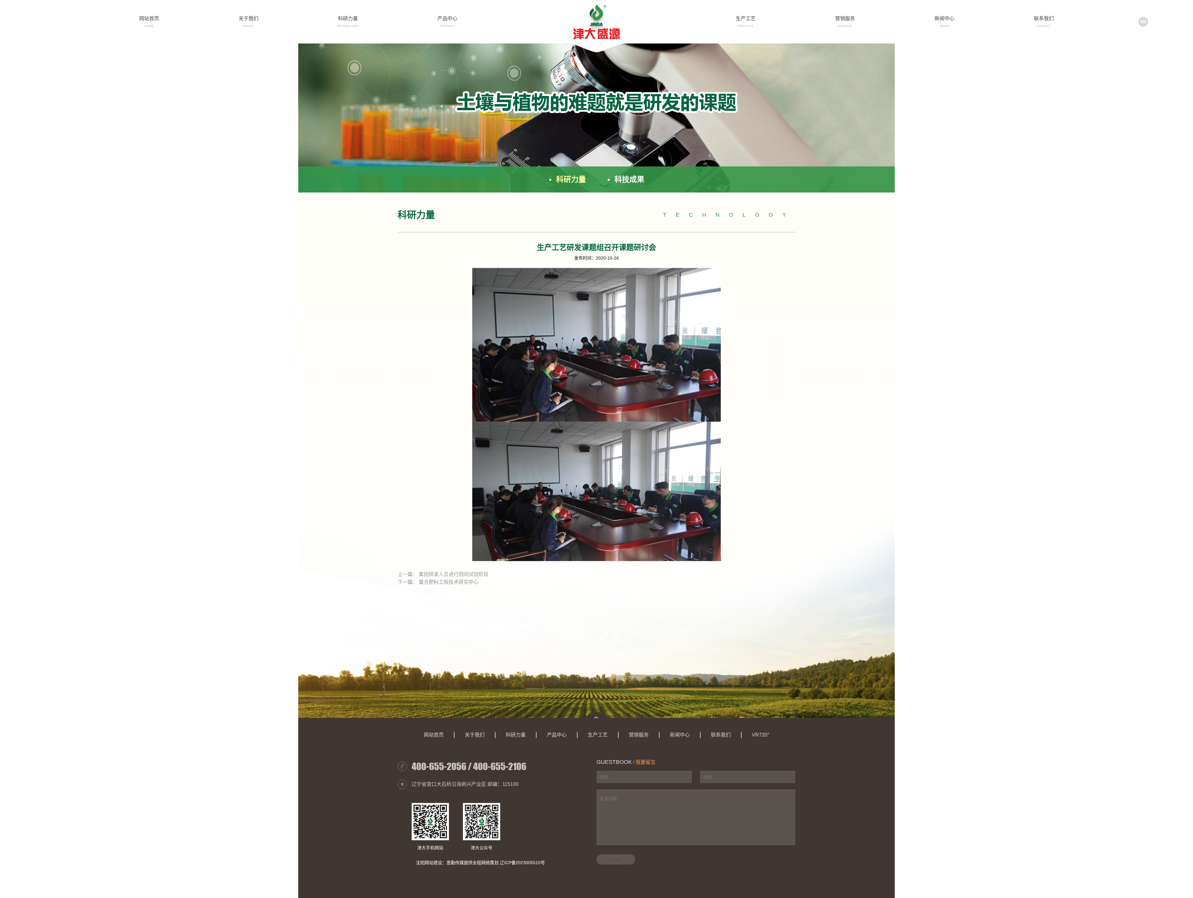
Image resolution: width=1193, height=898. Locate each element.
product (447, 26)
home (149, 26)
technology (348, 26)
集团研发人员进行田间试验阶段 (453, 574)
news (944, 26)
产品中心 (447, 18)
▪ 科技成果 (625, 179)
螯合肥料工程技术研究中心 (448, 582)
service (845, 26)
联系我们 (1044, 18)
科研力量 (348, 18)
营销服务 (845, 18)
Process (745, 26)
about (248, 26)
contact (1043, 26)
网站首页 (149, 18)
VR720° (760, 734)
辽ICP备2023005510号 (522, 862)
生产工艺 (746, 18)
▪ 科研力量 (567, 179)
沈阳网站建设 (429, 862)
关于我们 (248, 18)
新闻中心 (944, 18)
